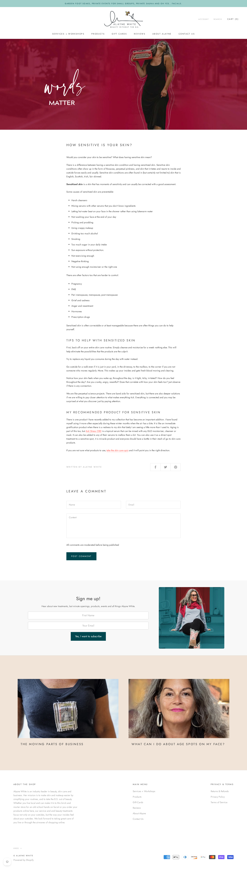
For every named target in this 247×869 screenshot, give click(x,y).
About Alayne (162, 34)
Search (218, 19)
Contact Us (187, 34)
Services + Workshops (68, 34)
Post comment (81, 556)
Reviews (139, 34)
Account (203, 19)
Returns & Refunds (220, 791)
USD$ (16, 848)
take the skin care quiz (117, 450)
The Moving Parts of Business (52, 744)
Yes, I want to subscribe (88, 636)
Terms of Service (219, 802)
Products (98, 34)
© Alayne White (23, 855)
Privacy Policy (218, 796)
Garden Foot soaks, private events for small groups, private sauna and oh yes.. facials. (123, 3)
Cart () (233, 19)
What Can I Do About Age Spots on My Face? (178, 744)
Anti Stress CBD (93, 431)
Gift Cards (119, 34)
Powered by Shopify (23, 860)
